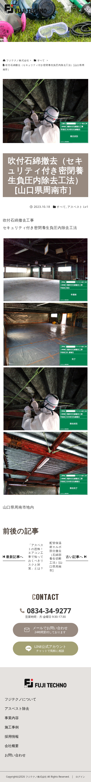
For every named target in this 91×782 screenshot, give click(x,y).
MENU (81, 9)
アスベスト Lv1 (77, 207)
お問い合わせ (15, 755)
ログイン (80, 776)
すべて (61, 207)
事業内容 (12, 717)
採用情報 (12, 736)
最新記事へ (14, 556)
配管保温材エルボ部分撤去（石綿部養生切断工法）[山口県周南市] (56, 556)
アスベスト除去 (17, 708)
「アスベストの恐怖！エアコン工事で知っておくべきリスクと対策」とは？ (35, 556)
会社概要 (12, 745)
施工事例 (12, 727)
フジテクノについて (20, 699)
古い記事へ (75, 556)
